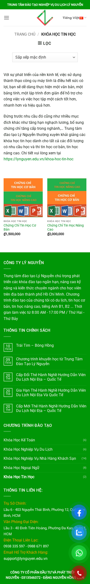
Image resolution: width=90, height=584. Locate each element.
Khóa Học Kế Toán (19, 440)
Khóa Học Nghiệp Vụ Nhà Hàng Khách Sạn (40, 458)
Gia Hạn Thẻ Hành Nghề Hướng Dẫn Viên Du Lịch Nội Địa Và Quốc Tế (51, 392)
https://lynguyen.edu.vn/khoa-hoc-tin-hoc (38, 159)
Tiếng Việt (71, 18)
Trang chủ (24, 34)
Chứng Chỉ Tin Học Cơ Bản (20, 227)
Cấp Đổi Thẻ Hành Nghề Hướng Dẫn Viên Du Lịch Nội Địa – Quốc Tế (51, 377)
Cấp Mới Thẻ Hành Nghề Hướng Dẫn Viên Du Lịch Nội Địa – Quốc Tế (51, 408)
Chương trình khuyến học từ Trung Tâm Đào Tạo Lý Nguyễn (49, 361)
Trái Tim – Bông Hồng (35, 345)
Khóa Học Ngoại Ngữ (21, 467)
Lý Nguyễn (45, 276)
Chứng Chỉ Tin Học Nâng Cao (65, 227)
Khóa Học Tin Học (19, 477)
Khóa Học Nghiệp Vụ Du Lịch (28, 449)
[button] (6, 17)
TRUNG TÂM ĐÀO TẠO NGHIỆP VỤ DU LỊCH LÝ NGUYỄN (45, 4)
